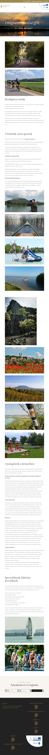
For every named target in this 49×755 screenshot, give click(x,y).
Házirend (12, 736)
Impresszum (36, 719)
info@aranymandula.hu (37, 1)
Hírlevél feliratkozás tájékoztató (36, 711)
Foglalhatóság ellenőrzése (37, 690)
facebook (45, 1)
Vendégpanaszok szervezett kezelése (13, 744)
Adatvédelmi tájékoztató (36, 703)
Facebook (36, 727)
